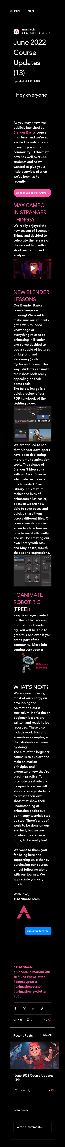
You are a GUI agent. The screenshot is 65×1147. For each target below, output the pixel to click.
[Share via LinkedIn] (33, 1008)
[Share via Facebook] (15, 1008)
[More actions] (49, 31)
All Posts (15, 10)
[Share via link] (42, 1008)
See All (47, 1034)
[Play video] (32, 268)
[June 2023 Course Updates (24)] (34, 1055)
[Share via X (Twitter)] (24, 1008)
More (31, 10)
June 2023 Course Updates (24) (34, 1077)
